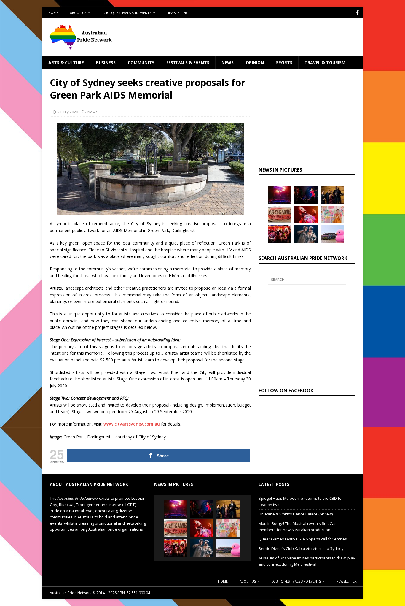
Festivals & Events (187, 62)
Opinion (255, 62)
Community (141, 62)
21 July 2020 (68, 112)
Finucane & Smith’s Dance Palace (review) (296, 514)
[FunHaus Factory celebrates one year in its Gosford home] (279, 234)
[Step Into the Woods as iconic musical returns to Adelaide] (306, 234)
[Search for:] (306, 280)
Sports (284, 62)
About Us (78, 12)
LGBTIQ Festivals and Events (126, 12)
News (227, 62)
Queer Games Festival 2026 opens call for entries (303, 539)
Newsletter (177, 12)
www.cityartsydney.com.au (131, 424)
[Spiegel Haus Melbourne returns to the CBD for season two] (279, 195)
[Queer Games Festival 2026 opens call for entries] (279, 214)
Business (106, 62)
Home (53, 12)
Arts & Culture (66, 62)
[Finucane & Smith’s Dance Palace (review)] (306, 195)
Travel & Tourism (324, 62)
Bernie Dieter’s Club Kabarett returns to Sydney (301, 548)
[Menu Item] (357, 12)
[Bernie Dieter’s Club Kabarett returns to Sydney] (306, 214)
